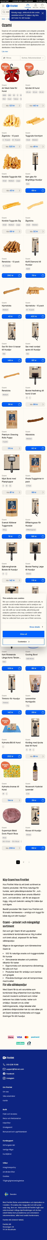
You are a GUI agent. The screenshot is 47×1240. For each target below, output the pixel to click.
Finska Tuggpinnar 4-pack (34, 480)
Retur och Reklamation (12, 1118)
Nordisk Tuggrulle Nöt (11, 176)
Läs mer (5, 51)
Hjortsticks (6, 305)
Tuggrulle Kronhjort (34, 135)
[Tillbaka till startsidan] (12, 6)
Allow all (23, 634)
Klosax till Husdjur (33, 830)
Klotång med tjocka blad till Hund (34, 744)
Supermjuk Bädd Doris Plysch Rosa (10, 832)
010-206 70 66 (12, 1064)
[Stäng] (42, 13)
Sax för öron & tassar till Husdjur (11, 348)
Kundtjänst (7, 1154)
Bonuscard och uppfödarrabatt (15, 1132)
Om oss (6, 1091)
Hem (3, 19)
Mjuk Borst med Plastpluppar (9, 480)
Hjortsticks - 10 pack (34, 305)
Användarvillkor (9, 1172)
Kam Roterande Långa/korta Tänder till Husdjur (10, 656)
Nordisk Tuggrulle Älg (11, 220)
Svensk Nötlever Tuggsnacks (9, 524)
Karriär (5, 1100)
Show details (35, 627)
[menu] (3, 6)
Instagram (10, 1078)
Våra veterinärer (9, 1096)
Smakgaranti (7, 1127)
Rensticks (6, 390)
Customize (22, 641)
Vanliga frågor (8, 1149)
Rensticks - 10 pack (10, 261)
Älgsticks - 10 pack (10, 135)
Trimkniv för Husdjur (11, 698)
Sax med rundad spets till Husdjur (32, 348)
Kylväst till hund (32, 88)
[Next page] (29, 862)
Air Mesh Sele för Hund (9, 90)
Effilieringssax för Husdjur (33, 524)
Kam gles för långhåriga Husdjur (33, 178)
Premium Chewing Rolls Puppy (10, 436)
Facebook (10, 1074)
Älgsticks (29, 220)
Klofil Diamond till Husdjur (33, 263)
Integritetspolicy (9, 1167)
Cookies (6, 1176)
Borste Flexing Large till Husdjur (34, 568)
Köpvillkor (6, 1123)
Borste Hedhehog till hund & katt (34, 392)
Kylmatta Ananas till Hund (10, 788)
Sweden (13, 1194)
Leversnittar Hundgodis (30, 700)
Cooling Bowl (31, 654)
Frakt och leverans (10, 1114)
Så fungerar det (9, 1145)
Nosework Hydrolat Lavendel (34, 788)
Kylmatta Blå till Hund (11, 742)
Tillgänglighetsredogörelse (13, 1181)
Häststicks (30, 434)
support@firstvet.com (15, 1069)
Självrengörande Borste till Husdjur (10, 568)
